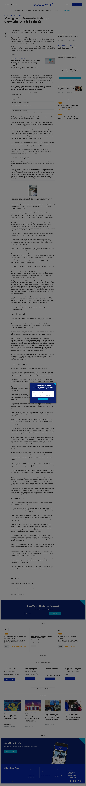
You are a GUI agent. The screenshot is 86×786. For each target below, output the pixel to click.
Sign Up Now (43, 399)
